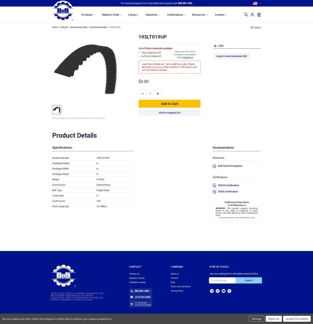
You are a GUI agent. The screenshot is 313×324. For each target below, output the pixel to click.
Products (87, 14)
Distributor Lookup (137, 282)
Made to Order (110, 14)
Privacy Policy (177, 291)
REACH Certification (228, 185)
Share (257, 27)
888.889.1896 (185, 3)
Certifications (175, 14)
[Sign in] (251, 14)
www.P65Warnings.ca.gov (245, 218)
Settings (257, 319)
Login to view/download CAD (231, 56)
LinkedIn (211, 291)
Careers (174, 278)
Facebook (229, 291)
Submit (249, 280)
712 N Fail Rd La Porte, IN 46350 (143, 304)
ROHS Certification (228, 191)
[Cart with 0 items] (258, 14)
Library (132, 14)
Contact (219, 14)
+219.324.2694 (142, 297)
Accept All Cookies (297, 319)
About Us (175, 274)
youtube (223, 291)
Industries (152, 14)
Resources (199, 14)
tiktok (217, 291)
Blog (173, 282)
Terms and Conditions (181, 286)
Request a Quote (137, 278)
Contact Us (188, 57)
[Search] (245, 14)
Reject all (273, 319)
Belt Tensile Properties (230, 166)
